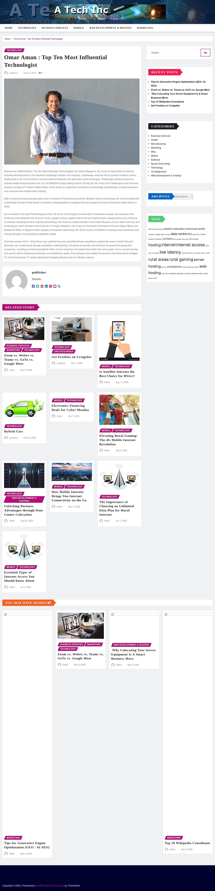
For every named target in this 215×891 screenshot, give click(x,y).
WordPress (41, 885)
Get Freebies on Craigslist (71, 357)
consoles (151, 234)
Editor (12, 369)
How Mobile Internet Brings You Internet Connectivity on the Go (69, 496)
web (192, 267)
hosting (154, 244)
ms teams (197, 253)
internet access (190, 244)
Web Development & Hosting (110, 28)
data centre (179, 233)
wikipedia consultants (184, 273)
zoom (155, 278)
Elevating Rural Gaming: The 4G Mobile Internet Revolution (118, 440)
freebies (203, 234)
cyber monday (165, 234)
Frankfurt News (56, 885)
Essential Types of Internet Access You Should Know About (19, 576)
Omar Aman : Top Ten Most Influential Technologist (38, 38)
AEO (150, 229)
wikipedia (173, 273)
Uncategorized (158, 171)
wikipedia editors (197, 273)
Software (155, 159)
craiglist (157, 234)
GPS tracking (193, 239)
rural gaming (181, 259)
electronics (196, 234)
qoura (203, 253)
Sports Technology (160, 163)
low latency (170, 252)
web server (165, 273)
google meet (180, 239)
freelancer (158, 239)
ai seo (154, 229)
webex (196, 267)
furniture (168, 238)
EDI (189, 234)
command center (195, 228)
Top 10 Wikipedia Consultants (167, 101)
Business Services (55, 28)
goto (187, 239)
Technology (27, 28)
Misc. (153, 151)
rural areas (158, 259)
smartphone (174, 266)
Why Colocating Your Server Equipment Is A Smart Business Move (133, 654)
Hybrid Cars (13, 431)
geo (174, 239)
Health (154, 139)
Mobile (79, 28)
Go (205, 52)
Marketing (145, 28)
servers (164, 267)
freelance (151, 239)
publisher (13, 72)
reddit (207, 253)
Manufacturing (158, 143)
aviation (168, 228)
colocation (179, 228)
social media (186, 267)
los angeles (155, 253)
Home (9, 28)
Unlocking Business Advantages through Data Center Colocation (23, 510)
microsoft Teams (187, 253)
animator (160, 229)
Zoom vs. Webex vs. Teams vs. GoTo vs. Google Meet (19, 359)
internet (168, 244)
